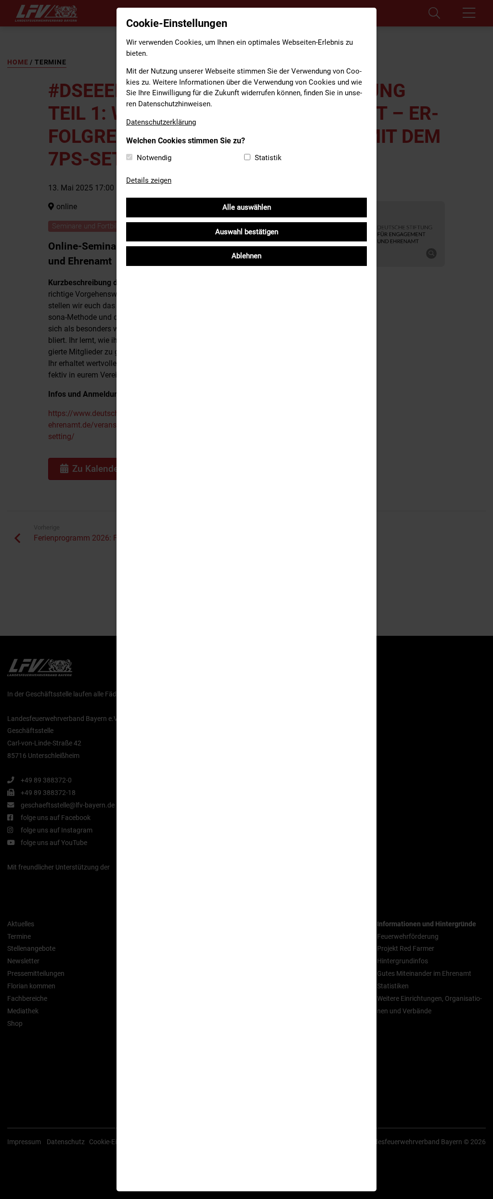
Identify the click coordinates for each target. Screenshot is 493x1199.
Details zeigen (148, 180)
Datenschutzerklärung (161, 122)
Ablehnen (246, 256)
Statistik (268, 157)
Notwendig (154, 157)
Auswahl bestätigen (246, 231)
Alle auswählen (246, 207)
